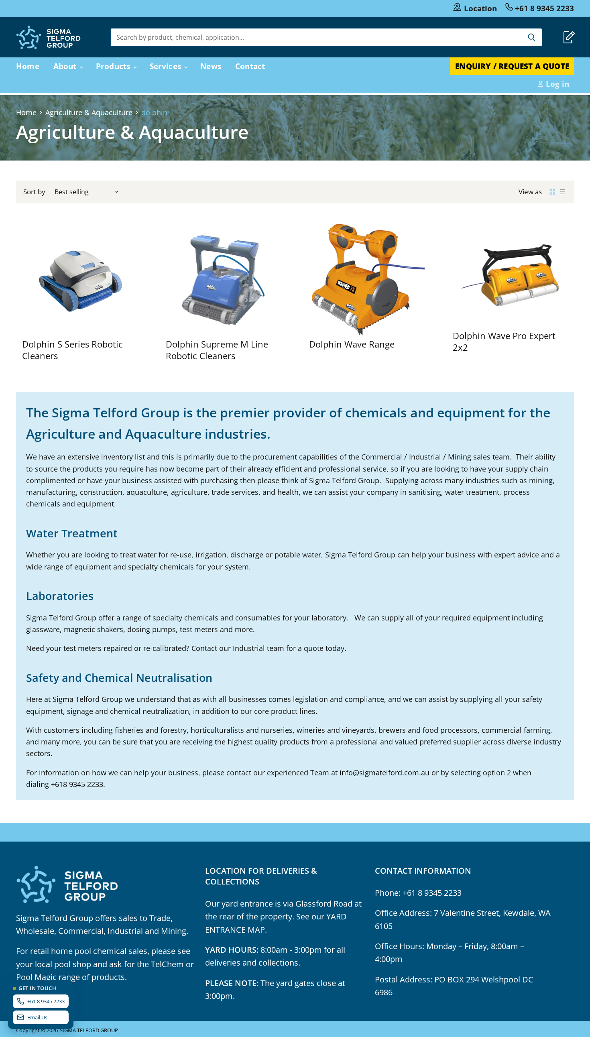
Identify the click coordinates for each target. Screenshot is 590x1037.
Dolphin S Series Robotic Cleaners (72, 349)
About (66, 66)
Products (114, 66)
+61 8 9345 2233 (544, 8)
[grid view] (552, 192)
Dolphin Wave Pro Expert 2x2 (504, 341)
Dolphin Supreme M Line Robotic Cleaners (217, 349)
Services (166, 66)
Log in (556, 84)
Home (27, 66)
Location (480, 8)
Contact (250, 66)
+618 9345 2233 (77, 784)
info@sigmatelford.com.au (384, 772)
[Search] (531, 37)
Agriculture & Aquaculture (88, 112)
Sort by (34, 191)
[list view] (563, 192)
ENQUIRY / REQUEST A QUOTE (512, 66)
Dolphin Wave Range (352, 344)
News (210, 66)
